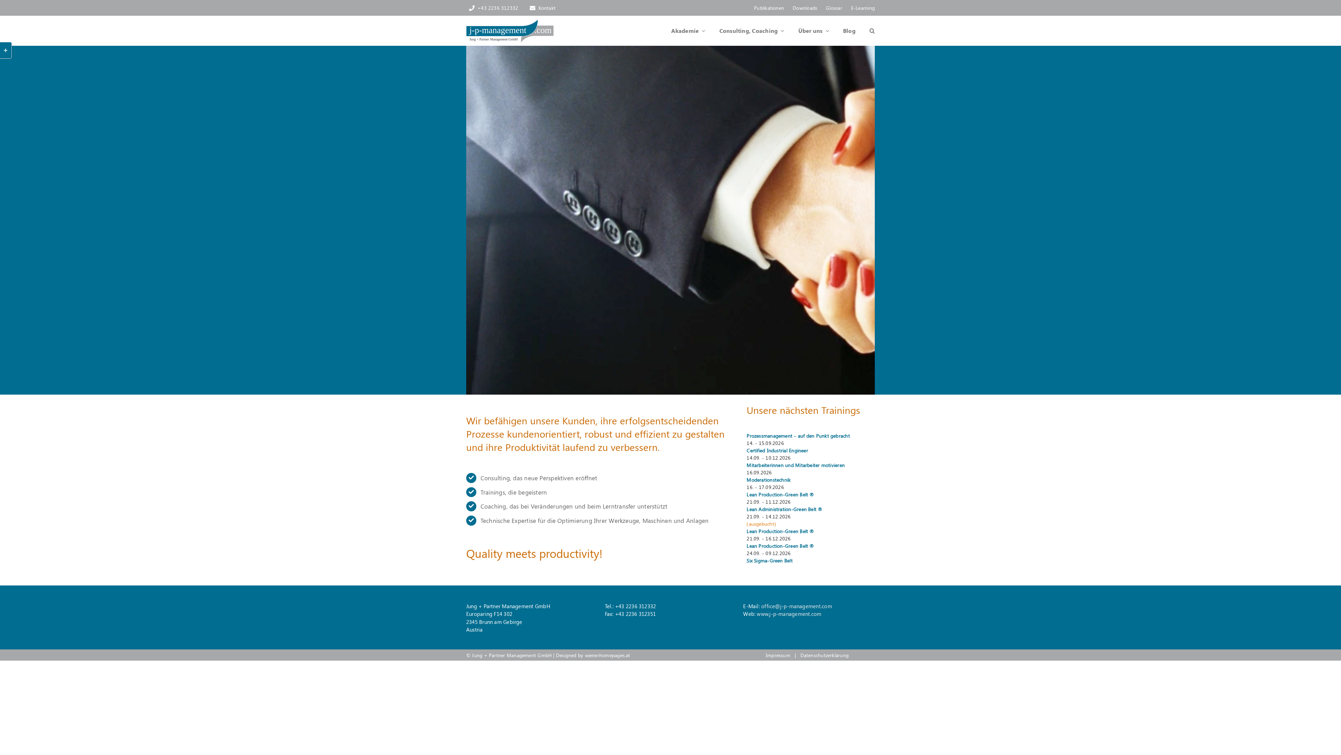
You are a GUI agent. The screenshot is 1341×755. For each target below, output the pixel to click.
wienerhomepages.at (607, 655)
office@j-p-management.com (796, 606)
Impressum (778, 655)
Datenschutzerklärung (824, 655)
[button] (865, 31)
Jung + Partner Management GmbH (512, 655)
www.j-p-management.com (789, 613)
